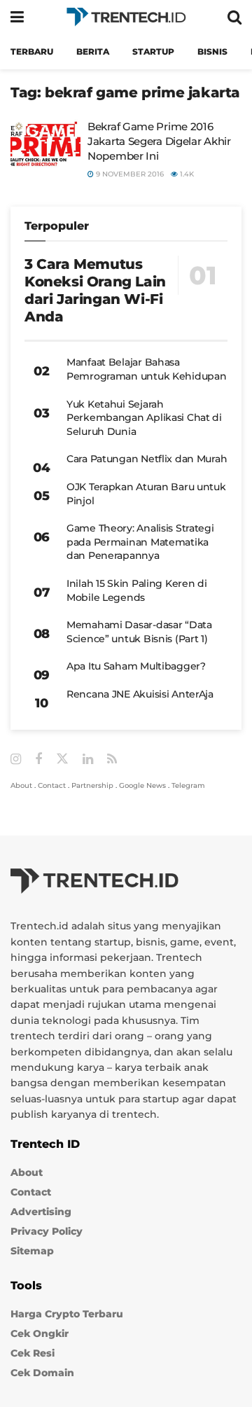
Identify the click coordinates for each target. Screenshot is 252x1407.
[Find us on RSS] (112, 759)
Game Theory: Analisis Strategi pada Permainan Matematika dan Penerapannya (140, 542)
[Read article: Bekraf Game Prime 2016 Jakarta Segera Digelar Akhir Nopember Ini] (45, 144)
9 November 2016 (129, 174)
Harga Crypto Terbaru (66, 1314)
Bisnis (212, 51)
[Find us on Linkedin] (88, 759)
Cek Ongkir (39, 1333)
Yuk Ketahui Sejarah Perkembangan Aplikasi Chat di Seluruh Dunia (144, 418)
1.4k (186, 174)
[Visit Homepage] (126, 17)
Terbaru (31, 51)
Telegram (188, 785)
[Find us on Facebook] (38, 759)
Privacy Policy (46, 1231)
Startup (153, 51)
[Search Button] (234, 17)
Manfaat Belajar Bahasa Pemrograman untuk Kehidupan (146, 369)
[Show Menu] (17, 17)
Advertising (40, 1211)
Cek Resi (32, 1353)
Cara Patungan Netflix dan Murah (146, 458)
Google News (142, 785)
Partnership (92, 785)
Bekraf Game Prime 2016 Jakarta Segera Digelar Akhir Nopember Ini (159, 141)
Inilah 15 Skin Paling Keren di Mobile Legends (136, 590)
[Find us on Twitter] (62, 759)
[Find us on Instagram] (15, 759)
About (21, 785)
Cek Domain (42, 1372)
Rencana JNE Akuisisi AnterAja (140, 694)
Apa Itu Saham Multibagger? (136, 666)
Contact (52, 785)
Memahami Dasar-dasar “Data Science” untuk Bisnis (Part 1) (139, 631)
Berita (92, 51)
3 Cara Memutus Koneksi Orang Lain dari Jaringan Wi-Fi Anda (95, 290)
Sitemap (32, 1251)
